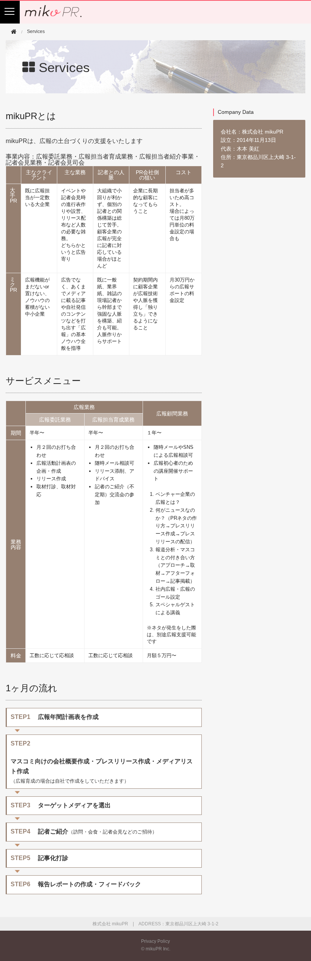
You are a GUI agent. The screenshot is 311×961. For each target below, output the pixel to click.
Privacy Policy (155, 941)
